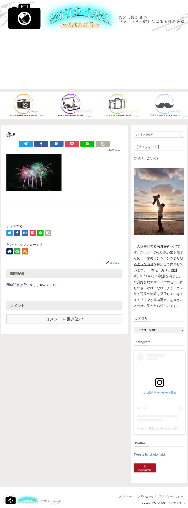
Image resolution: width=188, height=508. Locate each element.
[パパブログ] (164, 105)
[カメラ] (23, 105)
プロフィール (126, 496)
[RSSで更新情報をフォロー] (25, 251)
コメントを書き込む (64, 319)
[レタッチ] (70, 105)
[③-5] (57, 144)
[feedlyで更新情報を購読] (17, 251)
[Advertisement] (94, 63)
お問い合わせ (145, 496)
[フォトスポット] (117, 105)
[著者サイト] (9, 251)
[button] (180, 135)
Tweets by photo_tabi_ (150, 454)
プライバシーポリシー (170, 496)
